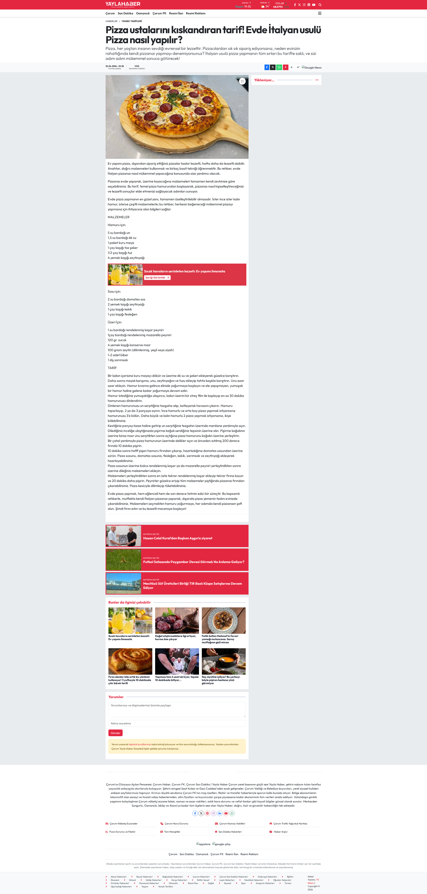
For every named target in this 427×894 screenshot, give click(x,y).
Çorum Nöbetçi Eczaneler (124, 823)
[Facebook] (195, 813)
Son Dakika (125, 13)
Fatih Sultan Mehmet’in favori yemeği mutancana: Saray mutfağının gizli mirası (220, 639)
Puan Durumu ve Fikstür (122, 831)
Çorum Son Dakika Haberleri (233, 876)
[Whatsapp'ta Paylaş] (279, 67)
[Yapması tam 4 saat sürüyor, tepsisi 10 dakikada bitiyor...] (177, 661)
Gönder (115, 733)
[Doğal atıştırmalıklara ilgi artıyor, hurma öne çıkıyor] (177, 620)
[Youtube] (226, 813)
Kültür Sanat (202, 880)
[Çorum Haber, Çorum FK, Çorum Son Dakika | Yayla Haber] (123, 5)
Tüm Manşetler (172, 831)
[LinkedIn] (220, 813)
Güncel (132, 880)
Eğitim (289, 876)
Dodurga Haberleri (267, 876)
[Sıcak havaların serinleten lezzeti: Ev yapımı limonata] (130, 620)
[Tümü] (317, 80)
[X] (201, 813)
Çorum (110, 13)
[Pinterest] (207, 813)
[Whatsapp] (232, 813)
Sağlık (210, 883)
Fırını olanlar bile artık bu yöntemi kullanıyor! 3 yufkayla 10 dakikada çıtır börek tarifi (129, 680)
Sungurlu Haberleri (265, 883)
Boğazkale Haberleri (172, 876)
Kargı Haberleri (179, 880)
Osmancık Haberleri (149, 883)
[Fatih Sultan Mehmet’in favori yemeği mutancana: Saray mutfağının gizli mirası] (224, 620)
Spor (243, 883)
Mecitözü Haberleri (253, 880)
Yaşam (144, 886)
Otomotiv (173, 883)
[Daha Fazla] (285, 67)
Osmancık (143, 13)
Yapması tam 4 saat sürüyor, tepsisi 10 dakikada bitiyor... (176, 678)
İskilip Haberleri (153, 880)
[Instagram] (213, 813)
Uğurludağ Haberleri (120, 886)
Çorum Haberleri (200, 876)
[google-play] (222, 843)
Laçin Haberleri (227, 880)
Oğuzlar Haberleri (282, 880)
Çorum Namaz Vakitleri (232, 823)
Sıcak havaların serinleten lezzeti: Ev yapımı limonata (129, 637)
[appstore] (203, 843)
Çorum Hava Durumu (176, 823)
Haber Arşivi (280, 831)
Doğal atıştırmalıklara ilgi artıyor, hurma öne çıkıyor (175, 637)
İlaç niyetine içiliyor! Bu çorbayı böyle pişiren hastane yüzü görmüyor (221, 680)
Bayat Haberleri (144, 876)
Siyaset (227, 883)
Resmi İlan (176, 13)
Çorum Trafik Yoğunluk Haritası (290, 823)
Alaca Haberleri (118, 876)
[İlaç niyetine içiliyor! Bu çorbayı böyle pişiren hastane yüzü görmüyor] (224, 661)
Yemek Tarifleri (132, 21)
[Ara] (320, 5)
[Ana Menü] (319, 13)
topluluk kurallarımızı (140, 744)
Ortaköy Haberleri (119, 883)
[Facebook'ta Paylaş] (267, 67)
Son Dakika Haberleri (230, 831)
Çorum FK (159, 13)
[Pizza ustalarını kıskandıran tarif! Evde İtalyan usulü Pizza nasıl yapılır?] (177, 117)
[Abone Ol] (311, 67)
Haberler (111, 21)
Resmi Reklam (195, 13)
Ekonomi (114, 880)
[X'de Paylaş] (273, 67)
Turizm (287, 883)
